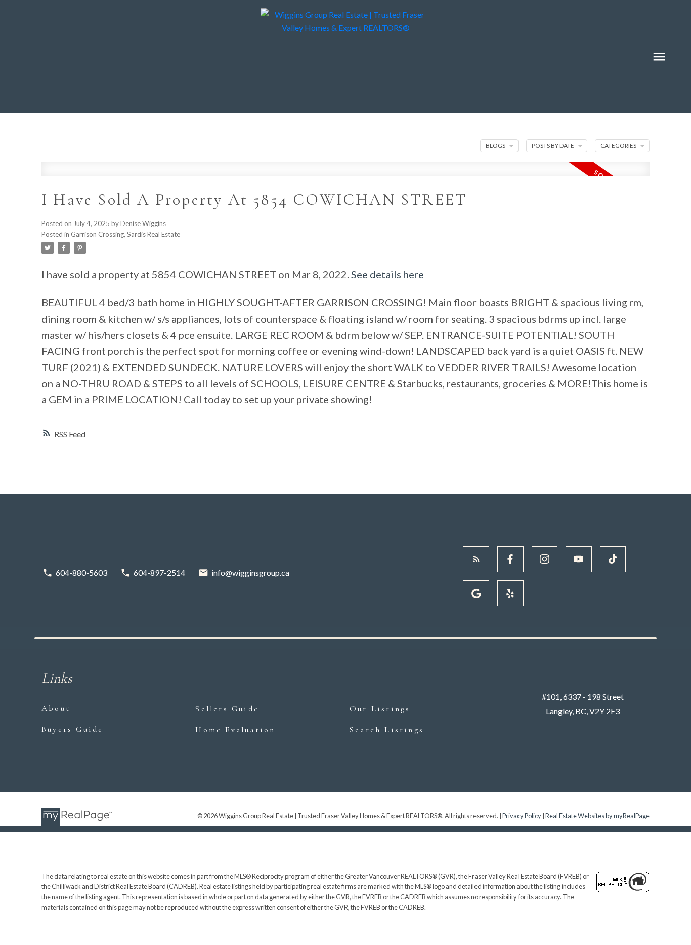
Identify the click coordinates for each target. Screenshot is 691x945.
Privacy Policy (521, 816)
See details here (387, 274)
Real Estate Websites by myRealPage (597, 816)
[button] (476, 559)
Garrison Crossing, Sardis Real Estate (125, 234)
